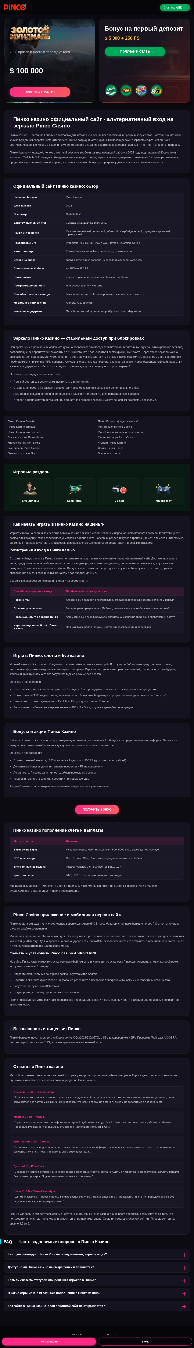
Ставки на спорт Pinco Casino (116, 437)
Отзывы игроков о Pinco (22, 453)
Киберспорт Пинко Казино (24, 442)
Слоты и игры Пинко (110, 447)
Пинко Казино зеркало (21, 426)
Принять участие (40, 91)
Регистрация (49, 1341)
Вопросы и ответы (109, 453)
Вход (145, 1341)
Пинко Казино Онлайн (21, 421)
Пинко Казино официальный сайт (119, 421)
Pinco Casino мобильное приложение (121, 432)
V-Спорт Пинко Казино (112, 442)
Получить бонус (97, 809)
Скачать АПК (173, 7)
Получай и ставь (135, 51)
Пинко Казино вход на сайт (24, 432)
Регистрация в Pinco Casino (115, 426)
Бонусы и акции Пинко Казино (26, 437)
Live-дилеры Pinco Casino (24, 447)
